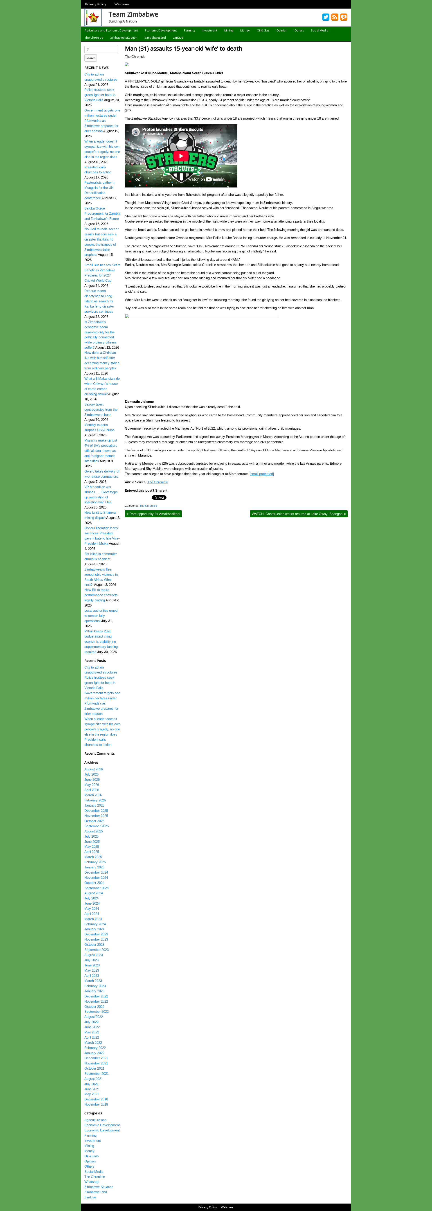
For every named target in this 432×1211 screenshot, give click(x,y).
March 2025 (93, 857)
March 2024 (93, 919)
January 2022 (94, 1053)
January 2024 (94, 929)
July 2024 (91, 898)
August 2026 (93, 769)
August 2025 (93, 831)
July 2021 (91, 1084)
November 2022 (96, 1001)
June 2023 (92, 965)
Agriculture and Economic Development (111, 30)
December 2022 (96, 996)
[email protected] (262, 474)
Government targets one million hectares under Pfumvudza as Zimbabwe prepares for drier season (102, 120)
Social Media (319, 30)
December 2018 (96, 1099)
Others (299, 30)
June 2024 (92, 903)
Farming (189, 30)
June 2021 (92, 1089)
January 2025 (94, 867)
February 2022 (95, 1048)
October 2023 (94, 944)
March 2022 (93, 1042)
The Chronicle (94, 38)
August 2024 (93, 893)
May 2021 (91, 1094)
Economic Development (161, 30)
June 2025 (92, 841)
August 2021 (93, 1079)
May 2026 (91, 785)
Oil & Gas (263, 30)
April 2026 (91, 790)
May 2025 (91, 846)
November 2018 (96, 1104)
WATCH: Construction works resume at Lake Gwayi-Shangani (299, 514)
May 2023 (91, 970)
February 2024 (95, 924)
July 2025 (91, 836)
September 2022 (96, 1011)
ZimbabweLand (155, 38)
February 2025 (95, 862)
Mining (228, 30)
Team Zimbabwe (133, 14)
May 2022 (91, 1032)
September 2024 (96, 888)
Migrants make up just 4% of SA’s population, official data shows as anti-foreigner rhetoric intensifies (100, 450)
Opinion (282, 30)
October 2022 (94, 1006)
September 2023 (96, 950)
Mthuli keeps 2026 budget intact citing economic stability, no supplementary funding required (101, 641)
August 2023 (93, 955)
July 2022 (91, 1022)
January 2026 (94, 805)
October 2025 (94, 821)
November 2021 (96, 1063)
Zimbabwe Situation (123, 38)
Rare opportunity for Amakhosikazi (153, 514)
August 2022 (93, 1017)
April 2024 (91, 914)
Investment (209, 30)
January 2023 (94, 991)
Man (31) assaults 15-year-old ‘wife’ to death (183, 48)
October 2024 (94, 883)
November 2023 (96, 939)
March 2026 (93, 795)
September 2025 (96, 826)
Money (245, 30)
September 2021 (96, 1073)
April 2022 (91, 1037)
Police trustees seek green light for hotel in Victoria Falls (99, 95)
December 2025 (96, 810)
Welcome (122, 4)
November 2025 (96, 816)
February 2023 (95, 986)
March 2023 (93, 981)
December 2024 (96, 872)
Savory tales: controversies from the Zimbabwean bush (100, 409)
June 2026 (92, 779)
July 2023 (91, 960)
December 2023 (96, 934)
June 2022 (92, 1027)
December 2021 (96, 1058)
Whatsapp (91, 1182)
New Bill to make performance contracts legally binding (101, 595)
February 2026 (95, 800)
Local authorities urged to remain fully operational (100, 616)
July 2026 (91, 774)
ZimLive (178, 38)
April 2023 (91, 975)
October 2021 (94, 1068)
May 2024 (91, 908)
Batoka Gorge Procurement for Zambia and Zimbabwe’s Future (102, 213)
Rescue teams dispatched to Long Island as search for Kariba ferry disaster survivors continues (99, 301)
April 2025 (91, 852)
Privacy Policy (95, 4)
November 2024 (96, 877)
